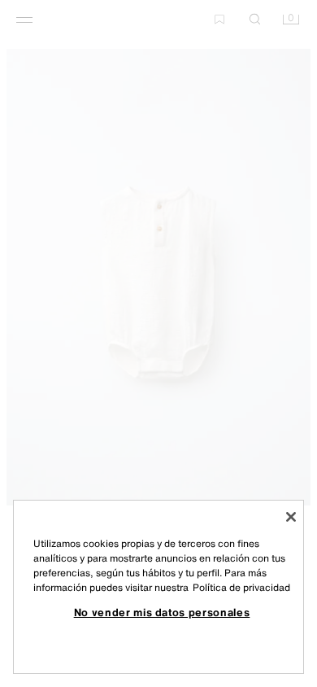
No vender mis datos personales (162, 612)
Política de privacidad (241, 587)
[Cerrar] (291, 517)
